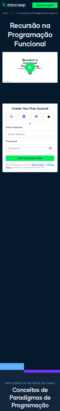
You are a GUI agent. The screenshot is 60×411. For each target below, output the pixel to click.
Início (5, 13)
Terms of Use (37, 165)
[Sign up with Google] (11, 116)
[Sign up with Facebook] (36, 116)
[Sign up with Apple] (48, 116)
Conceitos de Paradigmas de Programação (38, 13)
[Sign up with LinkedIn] (23, 116)
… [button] (13, 13)
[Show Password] (50, 148)
